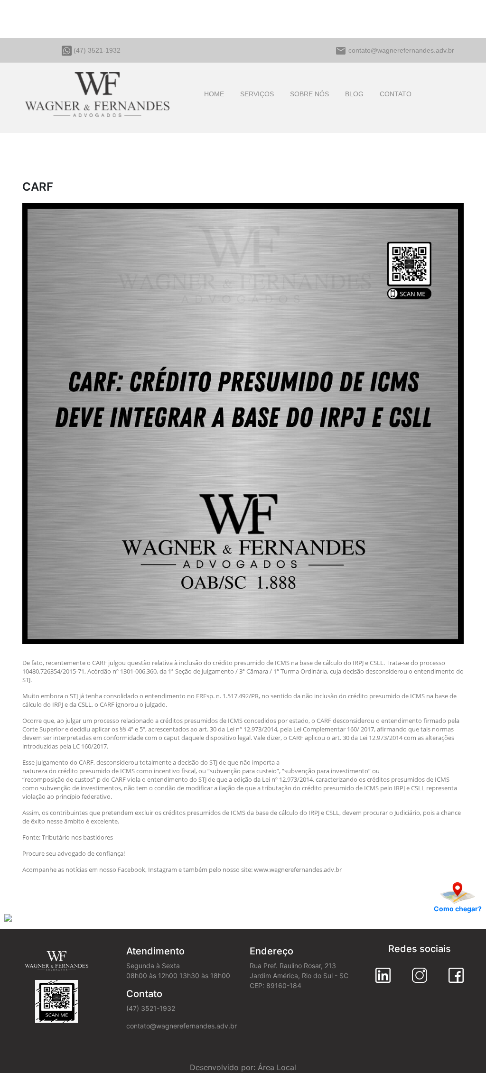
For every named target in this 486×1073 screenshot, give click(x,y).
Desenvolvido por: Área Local (243, 1067)
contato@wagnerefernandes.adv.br (401, 50)
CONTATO (395, 94)
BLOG (354, 94)
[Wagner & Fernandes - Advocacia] (97, 92)
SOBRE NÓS (309, 94)
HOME (214, 94)
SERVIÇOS (257, 94)
